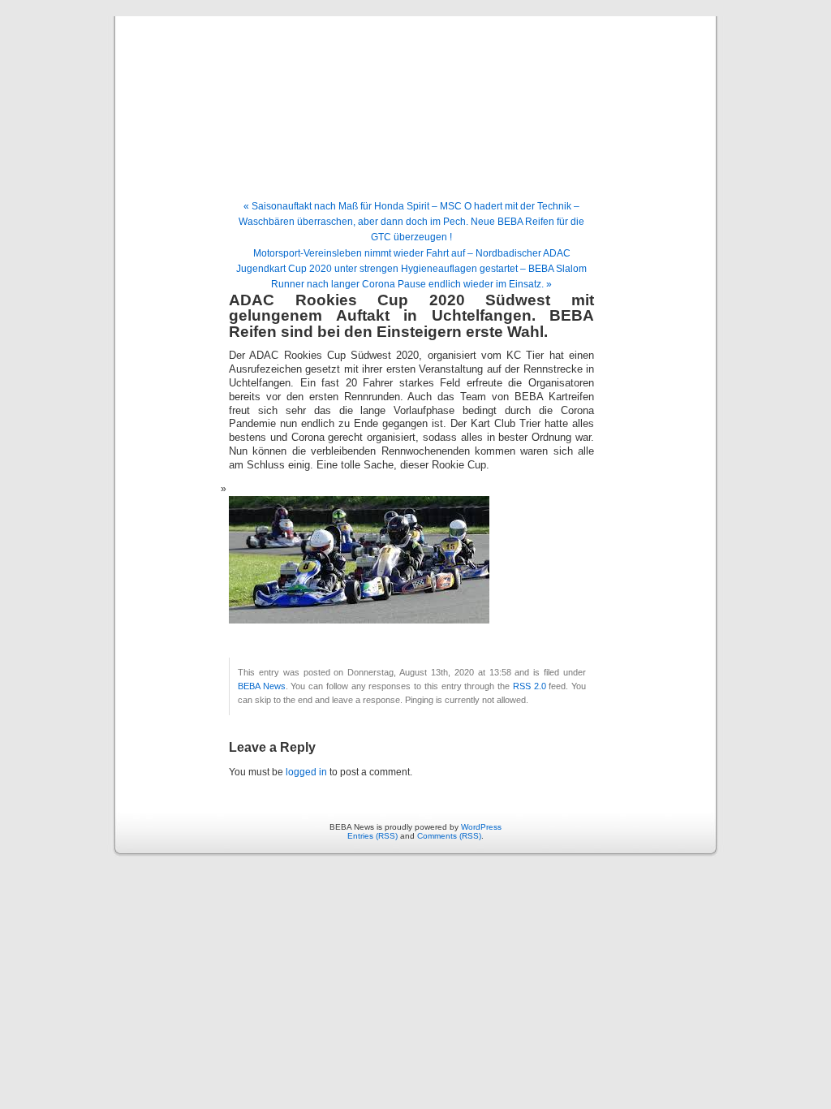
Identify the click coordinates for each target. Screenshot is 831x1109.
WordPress (481, 826)
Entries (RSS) (372, 835)
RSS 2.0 (529, 686)
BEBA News (415, 91)
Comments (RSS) (449, 835)
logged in (306, 772)
